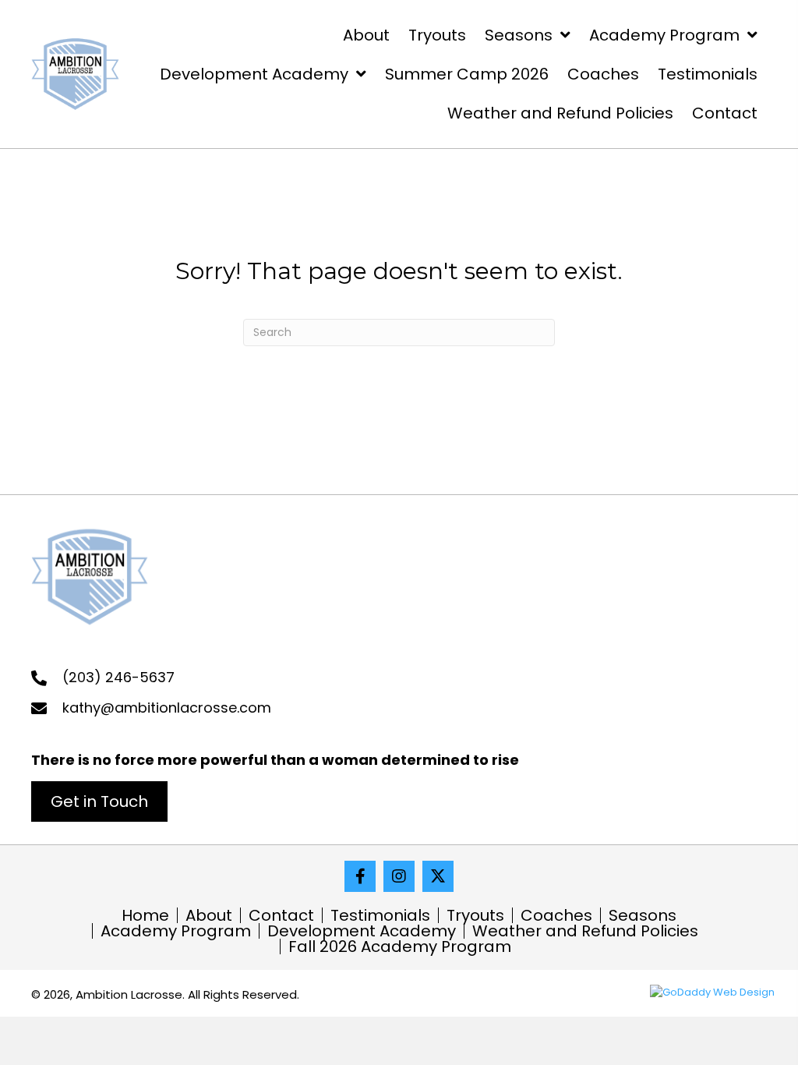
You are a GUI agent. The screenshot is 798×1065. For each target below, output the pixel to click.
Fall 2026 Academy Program (399, 946)
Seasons (642, 915)
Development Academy (361, 931)
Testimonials (380, 915)
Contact (281, 915)
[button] (99, 801)
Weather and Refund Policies (585, 931)
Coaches (556, 915)
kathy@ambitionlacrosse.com (166, 707)
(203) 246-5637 (118, 677)
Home (145, 915)
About (208, 915)
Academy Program (176, 931)
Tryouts (475, 915)
